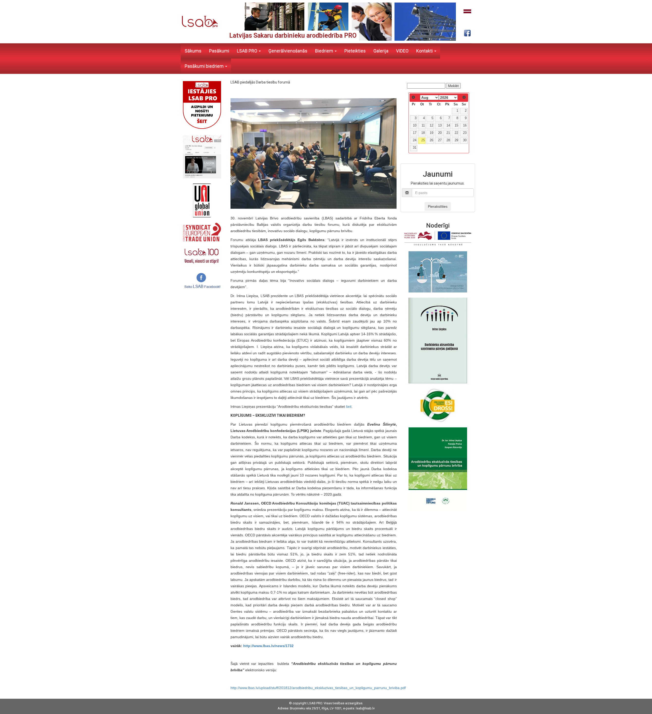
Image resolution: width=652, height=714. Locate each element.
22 (456, 133)
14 (448, 125)
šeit (348, 406)
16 (465, 125)
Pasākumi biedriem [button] (205, 66)
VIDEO (402, 50)
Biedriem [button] (324, 50)
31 (414, 147)
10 (414, 125)
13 (440, 125)
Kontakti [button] (425, 50)
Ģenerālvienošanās (287, 50)
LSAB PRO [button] (247, 50)
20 (440, 133)
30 (465, 140)
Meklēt (453, 86)
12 (431, 125)
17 (414, 133)
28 (448, 140)
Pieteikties (355, 50)
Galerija (380, 50)
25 (423, 140)
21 (448, 133)
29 (456, 140)
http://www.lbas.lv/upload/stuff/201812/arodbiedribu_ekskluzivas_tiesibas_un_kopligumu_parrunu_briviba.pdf (318, 688)
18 (423, 133)
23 (465, 133)
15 (456, 125)
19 (431, 133)
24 (414, 140)
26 (431, 140)
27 (440, 140)
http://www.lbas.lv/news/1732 (268, 646)
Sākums (193, 50)
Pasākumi (219, 50)
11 (423, 125)
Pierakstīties (437, 206)
